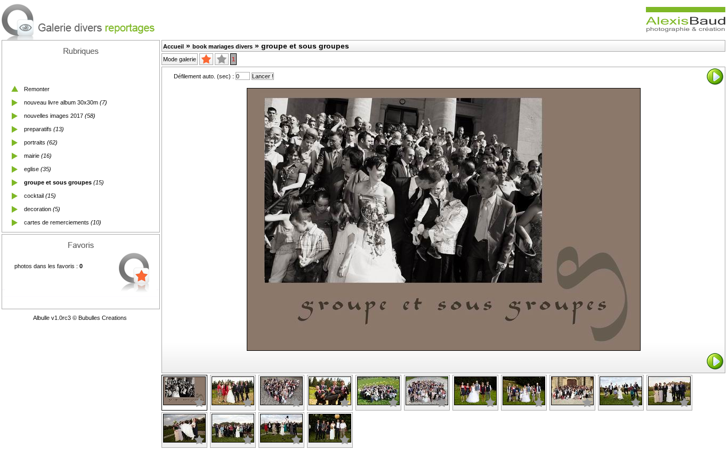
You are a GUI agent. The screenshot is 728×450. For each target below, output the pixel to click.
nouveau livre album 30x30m (61, 102)
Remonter (37, 89)
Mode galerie (179, 59)
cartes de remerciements (56, 222)
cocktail (34, 195)
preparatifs (38, 129)
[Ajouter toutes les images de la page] (206, 59)
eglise (31, 169)
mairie (31, 155)
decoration (37, 209)
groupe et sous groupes (58, 182)
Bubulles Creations (102, 318)
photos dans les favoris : (48, 266)
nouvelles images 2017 (53, 115)
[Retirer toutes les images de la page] (222, 59)
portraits (34, 142)
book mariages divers (222, 46)
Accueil (173, 46)
